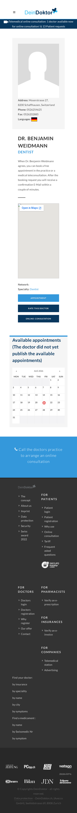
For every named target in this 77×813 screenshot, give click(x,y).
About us (26, 505)
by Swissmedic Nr (22, 731)
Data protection (27, 518)
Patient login (48, 509)
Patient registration (51, 519)
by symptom (19, 738)
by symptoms (20, 711)
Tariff (47, 541)
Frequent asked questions (50, 550)
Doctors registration (28, 611)
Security (25, 526)
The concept (25, 498)
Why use (49, 526)
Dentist (26, 152)
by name (17, 697)
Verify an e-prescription (51, 602)
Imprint (25, 511)
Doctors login (25, 602)
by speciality (19, 691)
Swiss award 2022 (24, 535)
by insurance (19, 684)
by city (16, 704)
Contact (25, 633)
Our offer (26, 628)
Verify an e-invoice (51, 632)
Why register (25, 621)
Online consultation (51, 533)
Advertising (51, 670)
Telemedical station (51, 662)
